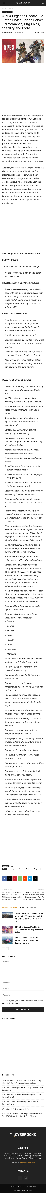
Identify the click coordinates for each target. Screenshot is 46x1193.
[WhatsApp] (20, 878)
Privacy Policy (31, 1186)
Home (4, 8)
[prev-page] (3, 948)
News (10, 12)
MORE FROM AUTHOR (28, 908)
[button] (3, 3)
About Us (13, 1186)
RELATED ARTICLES (9, 908)
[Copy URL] (35, 878)
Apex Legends (13, 869)
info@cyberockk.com (27, 1163)
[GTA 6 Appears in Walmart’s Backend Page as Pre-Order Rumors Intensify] (7, 940)
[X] (9, 878)
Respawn (37, 869)
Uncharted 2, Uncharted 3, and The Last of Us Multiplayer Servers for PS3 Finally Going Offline (12, 895)
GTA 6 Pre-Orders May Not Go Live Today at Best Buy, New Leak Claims (29, 929)
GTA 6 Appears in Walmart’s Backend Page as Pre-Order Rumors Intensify (27, 940)
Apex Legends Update (25, 869)
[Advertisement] (23, 89)
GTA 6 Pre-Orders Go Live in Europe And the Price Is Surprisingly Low (20, 1103)
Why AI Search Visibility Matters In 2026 (16, 1109)
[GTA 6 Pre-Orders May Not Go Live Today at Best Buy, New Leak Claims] (7, 929)
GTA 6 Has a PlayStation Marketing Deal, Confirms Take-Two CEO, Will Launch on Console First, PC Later (22, 1115)
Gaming (10, 8)
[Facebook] (4, 878)
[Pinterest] (15, 878)
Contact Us (21, 1186)
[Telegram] (30, 878)
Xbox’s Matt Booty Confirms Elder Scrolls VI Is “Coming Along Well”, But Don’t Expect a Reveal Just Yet (21, 1082)
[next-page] (7, 948)
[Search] (43, 3)
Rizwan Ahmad (8, 32)
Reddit (12, 866)
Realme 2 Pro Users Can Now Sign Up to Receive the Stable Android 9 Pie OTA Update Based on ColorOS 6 (33, 895)
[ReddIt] (25, 878)
